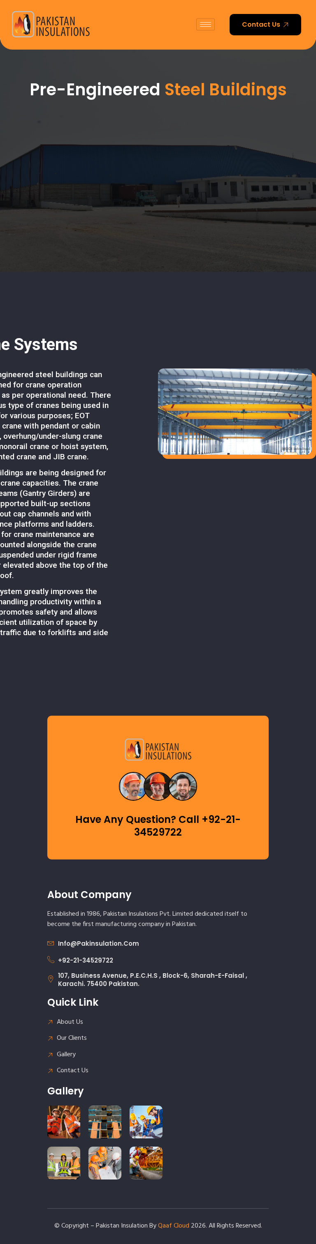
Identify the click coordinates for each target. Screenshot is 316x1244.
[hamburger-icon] (205, 24)
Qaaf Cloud (173, 1226)
